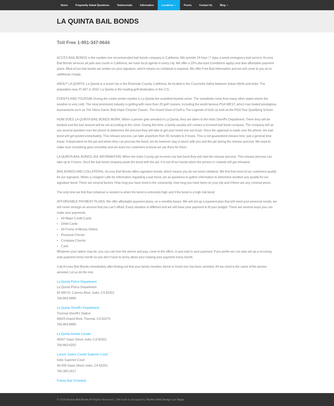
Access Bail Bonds (77, 399)
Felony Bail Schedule (71, 380)
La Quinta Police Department (76, 281)
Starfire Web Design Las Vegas (165, 399)
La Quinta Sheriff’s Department (78, 307)
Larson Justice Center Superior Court (82, 354)
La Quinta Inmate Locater (74, 333)
